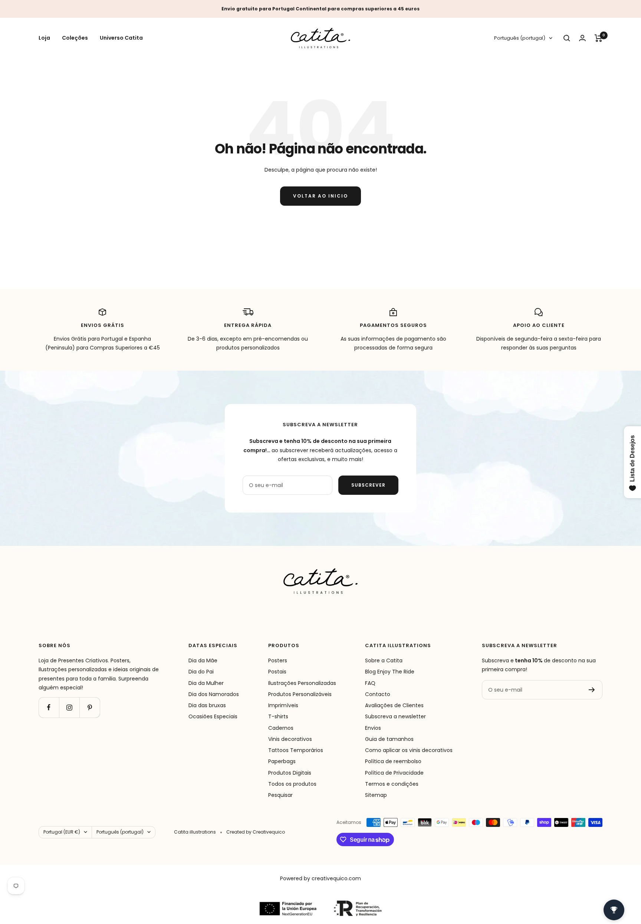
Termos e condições (391, 784)
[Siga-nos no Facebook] (49, 707)
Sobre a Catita (383, 660)
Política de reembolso (393, 761)
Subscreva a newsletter (395, 716)
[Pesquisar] (566, 38)
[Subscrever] (592, 689)
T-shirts (278, 716)
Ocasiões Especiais (212, 716)
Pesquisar (280, 795)
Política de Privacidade (394, 772)
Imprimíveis (283, 705)
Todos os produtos (292, 784)
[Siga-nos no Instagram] (69, 707)
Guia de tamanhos (389, 739)
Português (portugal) (519, 38)
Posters (277, 660)
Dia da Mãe (202, 660)
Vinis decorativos (290, 739)
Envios (373, 728)
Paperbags (282, 761)
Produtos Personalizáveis (300, 694)
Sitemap (376, 795)
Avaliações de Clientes (394, 705)
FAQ (370, 683)
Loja (44, 38)
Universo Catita (121, 38)
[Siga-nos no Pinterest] (89, 707)
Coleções (75, 38)
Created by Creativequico (255, 832)
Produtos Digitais (289, 772)
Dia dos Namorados (213, 694)
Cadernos (280, 728)
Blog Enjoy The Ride (389, 671)
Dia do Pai (201, 671)
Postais (277, 671)
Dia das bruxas (207, 705)
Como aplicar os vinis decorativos (409, 750)
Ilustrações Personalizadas (302, 683)
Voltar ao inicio (320, 196)
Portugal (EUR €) (61, 832)
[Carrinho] (598, 38)
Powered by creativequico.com (320, 878)
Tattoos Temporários (295, 750)
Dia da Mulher (206, 683)
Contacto (377, 694)
